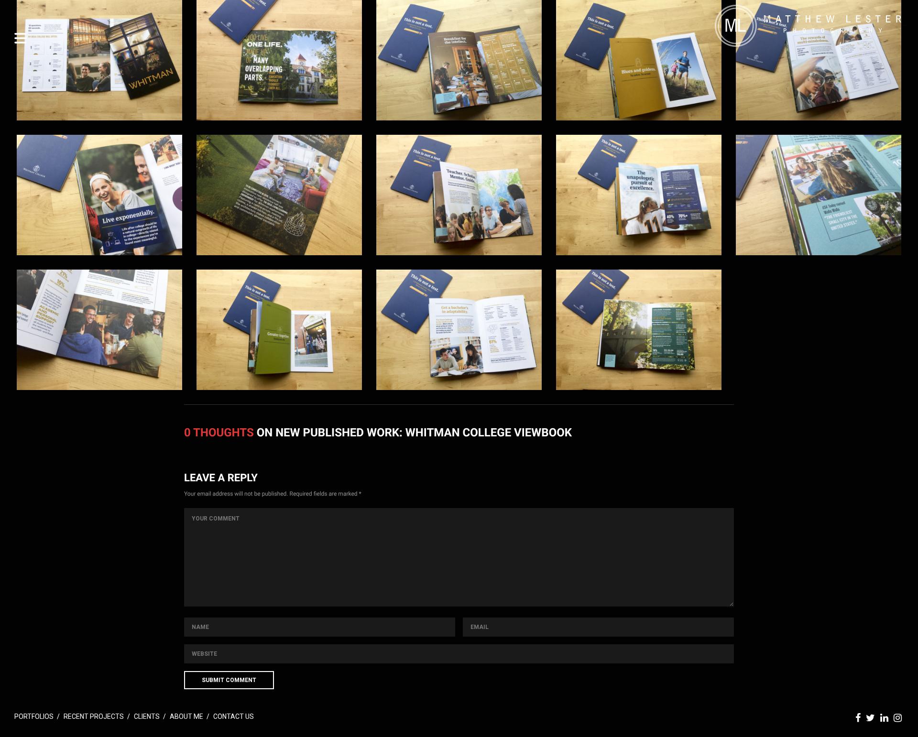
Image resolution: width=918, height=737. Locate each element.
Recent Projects (94, 716)
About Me (186, 716)
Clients (147, 716)
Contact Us (233, 716)
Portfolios (34, 716)
